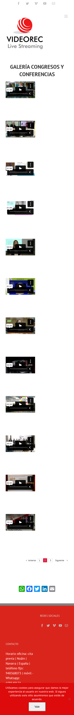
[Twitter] (48, 625)
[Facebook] (42, 625)
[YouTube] (60, 625)
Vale (37, 706)
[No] (69, 699)
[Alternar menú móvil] (66, 16)
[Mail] (66, 625)
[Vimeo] (54, 625)
